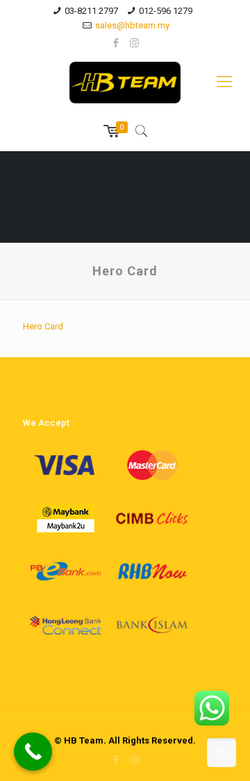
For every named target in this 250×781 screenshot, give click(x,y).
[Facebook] (116, 43)
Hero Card (43, 326)
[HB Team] (125, 82)
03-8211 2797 (91, 11)
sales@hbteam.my (132, 25)
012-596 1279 (165, 11)
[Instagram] (134, 43)
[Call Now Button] (33, 751)
